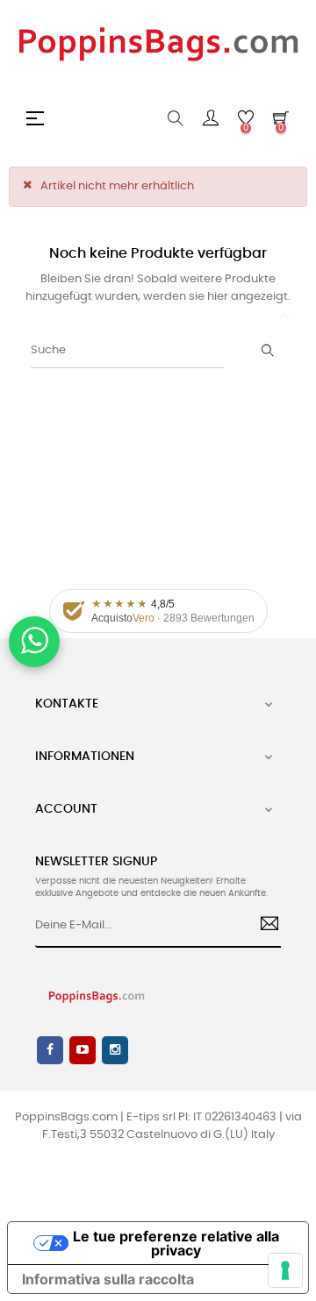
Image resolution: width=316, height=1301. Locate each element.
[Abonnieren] (263, 926)
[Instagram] (115, 1050)
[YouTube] (82, 1050)
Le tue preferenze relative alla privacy (176, 1243)
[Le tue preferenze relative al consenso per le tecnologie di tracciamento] (285, 1270)
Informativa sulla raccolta (108, 1279)
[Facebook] (50, 1050)
